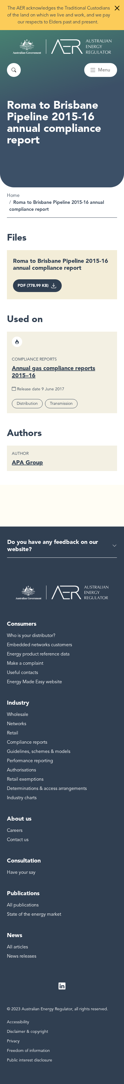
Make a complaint (25, 663)
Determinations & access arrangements (47, 788)
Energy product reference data (38, 654)
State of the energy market (34, 914)
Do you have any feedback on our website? (52, 545)
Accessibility (18, 1022)
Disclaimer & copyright (27, 1031)
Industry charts (22, 798)
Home (13, 195)
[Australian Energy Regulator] (62, 46)
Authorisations (21, 770)
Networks (16, 724)
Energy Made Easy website (34, 682)
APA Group (27, 462)
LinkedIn (62, 986)
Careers (14, 830)
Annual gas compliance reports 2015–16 (53, 372)
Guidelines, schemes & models (38, 751)
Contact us (18, 840)
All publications (23, 905)
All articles (17, 947)
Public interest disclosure (29, 1060)
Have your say (21, 872)
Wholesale (17, 714)
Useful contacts (22, 672)
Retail (12, 733)
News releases (21, 956)
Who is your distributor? (31, 635)
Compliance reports (27, 742)
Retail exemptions (25, 779)
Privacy (13, 1041)
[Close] (117, 8)
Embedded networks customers (39, 645)
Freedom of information (28, 1050)
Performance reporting (30, 761)
